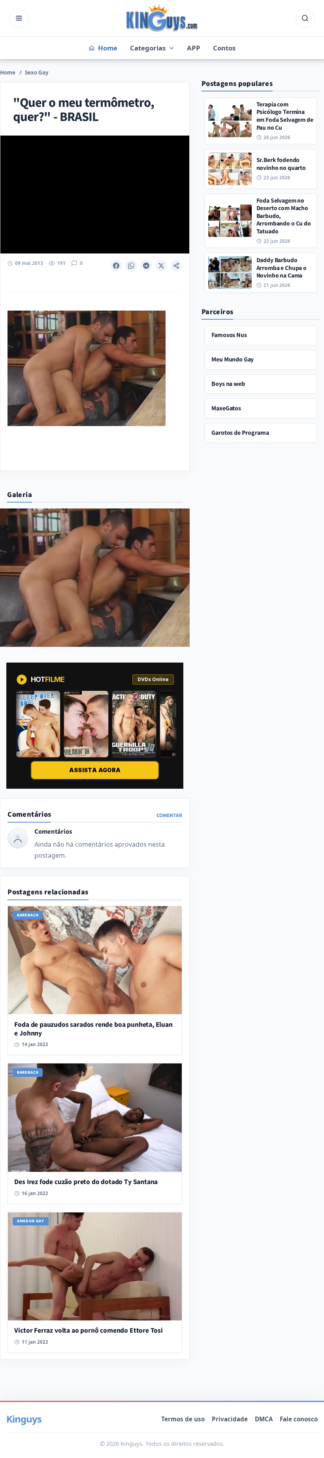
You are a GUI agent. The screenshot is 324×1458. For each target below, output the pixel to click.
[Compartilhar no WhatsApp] (131, 266)
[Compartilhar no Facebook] (116, 266)
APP (193, 47)
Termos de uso (183, 1419)
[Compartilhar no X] (161, 266)
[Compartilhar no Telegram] (146, 266)
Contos (224, 47)
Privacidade (230, 1419)
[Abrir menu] (18, 18)
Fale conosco (299, 1419)
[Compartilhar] (176, 266)
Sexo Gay (37, 72)
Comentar (169, 815)
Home (7, 72)
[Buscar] (305, 18)
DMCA (264, 1419)
